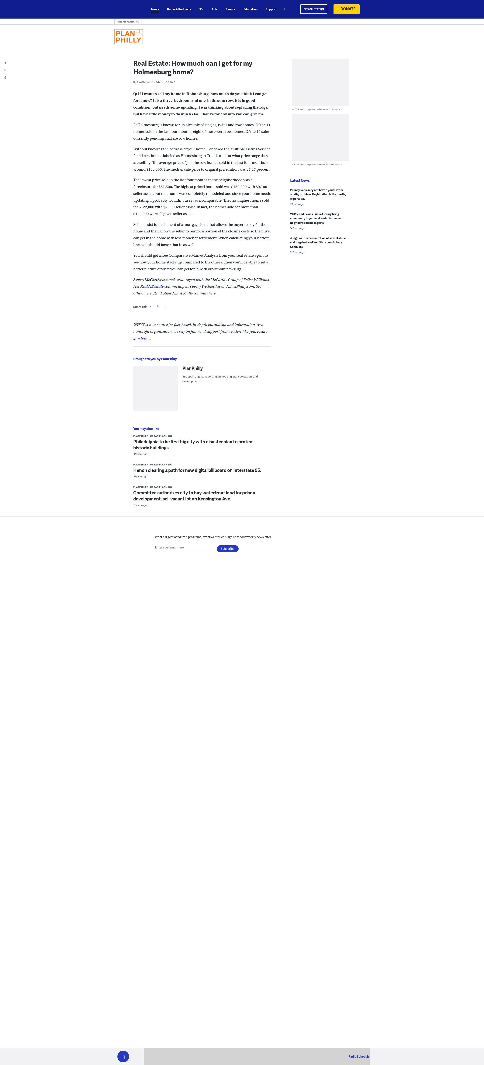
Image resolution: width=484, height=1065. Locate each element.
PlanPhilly (192, 368)
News (155, 9)
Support (271, 9)
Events (230, 9)
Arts (215, 9)
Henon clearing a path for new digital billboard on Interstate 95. (197, 470)
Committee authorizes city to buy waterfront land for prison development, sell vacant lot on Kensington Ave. (194, 495)
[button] (123, 1056)
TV (201, 9)
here (148, 293)
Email (165, 306)
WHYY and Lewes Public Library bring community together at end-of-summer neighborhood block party (315, 218)
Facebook (150, 306)
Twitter (158, 306)
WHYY (128, 9)
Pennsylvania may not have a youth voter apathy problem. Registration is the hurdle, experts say (318, 194)
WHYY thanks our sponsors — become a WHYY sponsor (317, 109)
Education (251, 9)
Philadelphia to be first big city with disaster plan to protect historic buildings (193, 444)
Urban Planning (128, 21)
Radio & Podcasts (179, 9)
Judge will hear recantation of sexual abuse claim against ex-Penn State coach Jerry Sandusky (318, 242)
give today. (142, 338)
